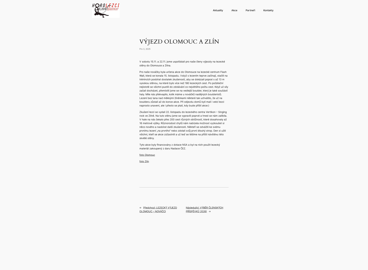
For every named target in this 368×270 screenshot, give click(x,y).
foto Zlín (144, 161)
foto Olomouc (147, 155)
